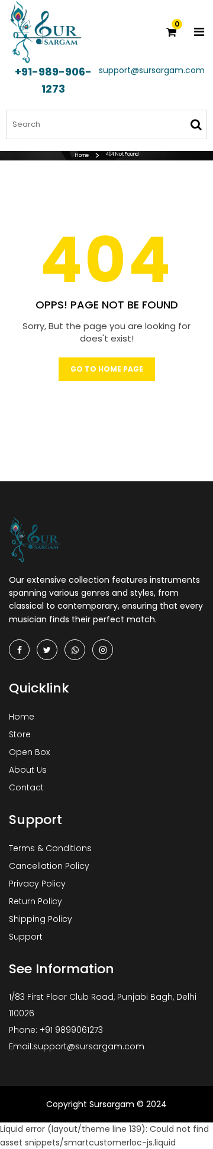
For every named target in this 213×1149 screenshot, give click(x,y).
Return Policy (35, 901)
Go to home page (106, 369)
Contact (26, 787)
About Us (28, 770)
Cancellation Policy (49, 866)
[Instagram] (102, 649)
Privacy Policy (37, 883)
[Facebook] (19, 649)
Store (20, 734)
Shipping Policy (40, 919)
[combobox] (106, 124)
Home (82, 155)
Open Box (29, 752)
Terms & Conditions (50, 848)
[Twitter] (47, 649)
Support (26, 937)
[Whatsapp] (74, 649)
